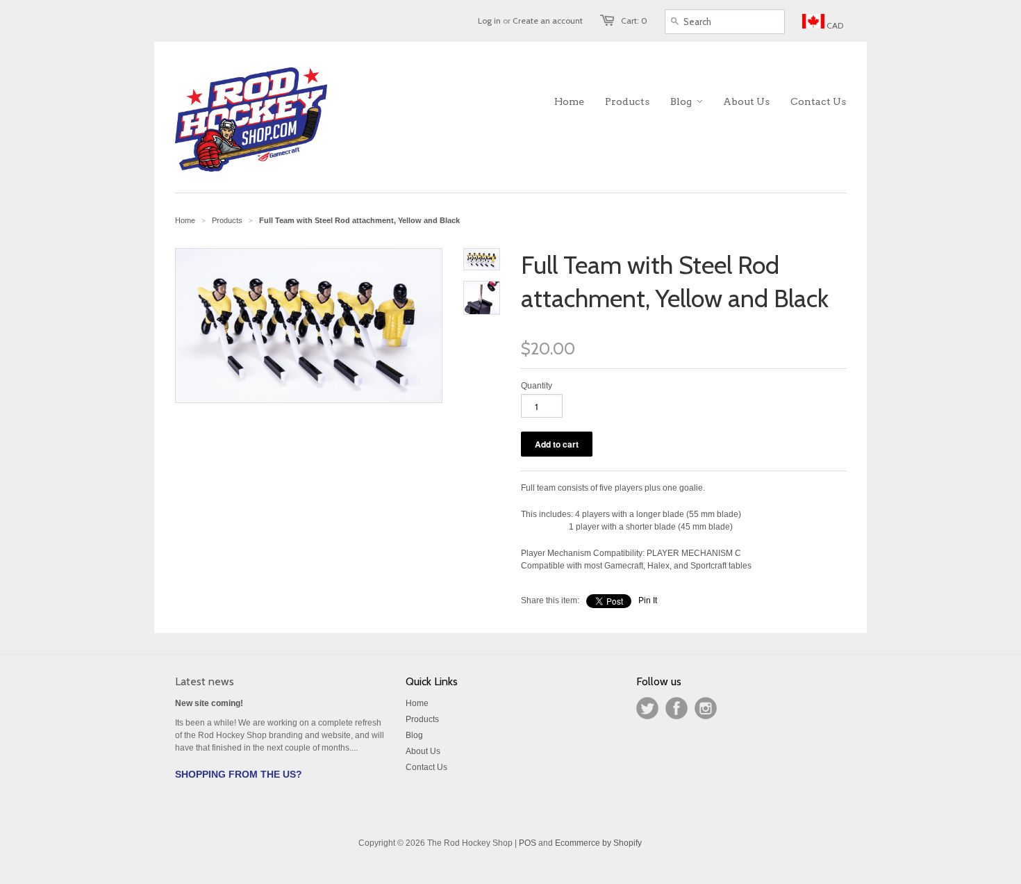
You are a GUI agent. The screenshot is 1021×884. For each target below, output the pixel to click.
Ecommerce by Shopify (598, 843)
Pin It (647, 600)
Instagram (706, 708)
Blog (414, 735)
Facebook (676, 708)
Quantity (536, 386)
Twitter (647, 708)
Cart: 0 (634, 20)
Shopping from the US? (238, 774)
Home (417, 703)
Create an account (548, 20)
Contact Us (426, 767)
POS (527, 843)
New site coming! (209, 703)
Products (227, 220)
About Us (423, 751)
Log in (489, 20)
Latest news (204, 681)
